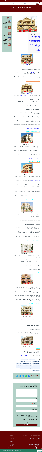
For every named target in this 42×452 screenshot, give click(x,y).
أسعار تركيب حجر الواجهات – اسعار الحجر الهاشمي (32, 158)
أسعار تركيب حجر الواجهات (24, 359)
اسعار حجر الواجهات (18, 363)
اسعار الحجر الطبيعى (22, 361)
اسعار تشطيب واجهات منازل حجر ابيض (34, 41)
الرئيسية (25, 3)
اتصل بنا (14, 3)
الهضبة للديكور (37, 45)
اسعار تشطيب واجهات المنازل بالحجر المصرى (33, 128)
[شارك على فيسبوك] (29, 376)
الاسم (36, 398)
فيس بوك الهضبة (37, 49)
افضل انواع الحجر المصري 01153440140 (5, 34)
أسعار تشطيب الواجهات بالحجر (36, 361)
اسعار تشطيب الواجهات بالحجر (36, 363)
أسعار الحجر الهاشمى (31, 359)
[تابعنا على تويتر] (4, 1)
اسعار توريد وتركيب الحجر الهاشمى (27, 363)
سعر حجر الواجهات (31, 368)
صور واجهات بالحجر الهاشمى (36, 370)
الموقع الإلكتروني (34, 409)
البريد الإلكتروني (34, 403)
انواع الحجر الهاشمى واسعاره (35, 37)
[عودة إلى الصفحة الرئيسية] (31, 9)
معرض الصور (21, 3)
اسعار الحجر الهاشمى (27, 9)
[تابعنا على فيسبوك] (5, 1)
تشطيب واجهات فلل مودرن (24, 95)
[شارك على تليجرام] (17, 376)
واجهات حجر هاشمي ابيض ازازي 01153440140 (5, 45)
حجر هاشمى (31, 146)
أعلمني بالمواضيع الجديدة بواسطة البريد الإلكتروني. (29, 422)
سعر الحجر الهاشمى (29, 93)
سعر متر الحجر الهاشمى (34, 72)
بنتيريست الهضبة (37, 51)
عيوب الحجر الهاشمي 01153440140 (5, 22)
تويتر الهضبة (38, 50)
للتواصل (38, 46)
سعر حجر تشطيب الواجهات (24, 368)
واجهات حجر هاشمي (11, 447)
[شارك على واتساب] (26, 376)
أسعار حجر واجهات (29, 361)
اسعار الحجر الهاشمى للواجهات (35, 36)
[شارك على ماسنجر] (20, 376)
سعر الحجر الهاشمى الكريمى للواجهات (34, 40)
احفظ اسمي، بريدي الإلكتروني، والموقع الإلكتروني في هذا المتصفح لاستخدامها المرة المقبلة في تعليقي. (27, 416)
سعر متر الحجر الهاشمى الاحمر (35, 42)
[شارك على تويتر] (23, 376)
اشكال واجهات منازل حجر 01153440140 (5, 28)
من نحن (17, 3)
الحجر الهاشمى (26, 64)
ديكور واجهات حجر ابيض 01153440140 (5, 39)
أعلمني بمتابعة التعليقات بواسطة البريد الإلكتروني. (29, 419)
